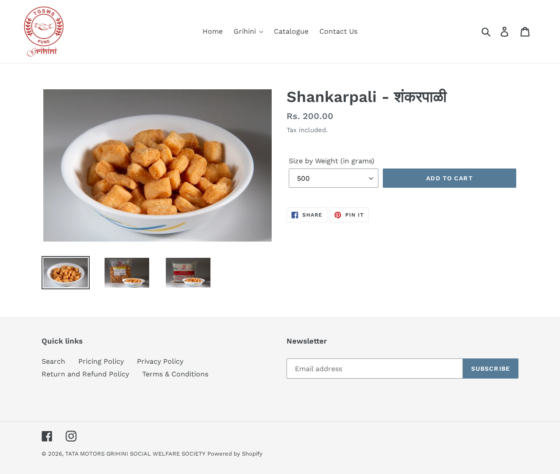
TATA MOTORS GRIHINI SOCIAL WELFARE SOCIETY (135, 453)
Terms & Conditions (175, 374)
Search (53, 361)
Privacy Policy (160, 361)
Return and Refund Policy (85, 374)
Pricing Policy (101, 361)
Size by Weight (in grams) (331, 161)
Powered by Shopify (234, 453)
